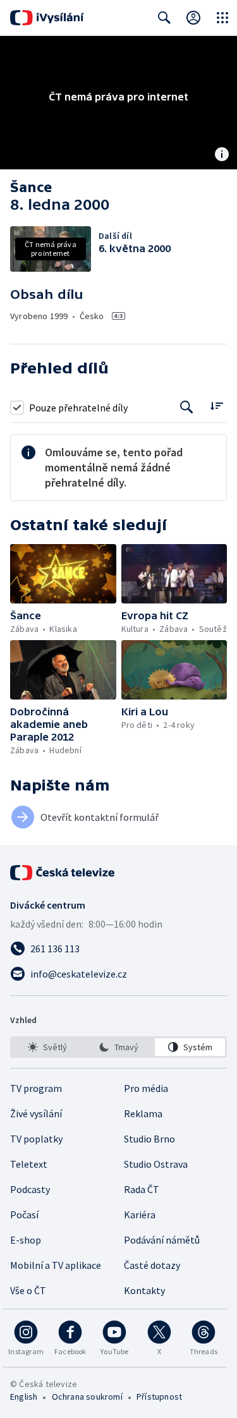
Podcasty (30, 1189)
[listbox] (118, 1047)
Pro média (146, 1088)
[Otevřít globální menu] (222, 17)
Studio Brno (149, 1138)
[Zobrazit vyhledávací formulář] (164, 17)
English (23, 1396)
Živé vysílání (36, 1113)
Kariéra (139, 1214)
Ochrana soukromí (87, 1396)
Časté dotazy (152, 1265)
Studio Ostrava (156, 1164)
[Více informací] (221, 155)
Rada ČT (141, 1189)
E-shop (25, 1239)
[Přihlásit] (193, 17)
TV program (36, 1088)
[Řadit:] (216, 406)
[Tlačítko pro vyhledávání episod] (186, 407)
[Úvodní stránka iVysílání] (47, 17)
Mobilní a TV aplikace (55, 1265)
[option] (47, 1047)
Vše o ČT (28, 1290)
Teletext (28, 1164)
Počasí (24, 1214)
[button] (63, 573)
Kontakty (144, 1290)
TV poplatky (36, 1138)
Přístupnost (159, 1396)
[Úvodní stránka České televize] (63, 872)
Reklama (143, 1113)
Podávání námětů (162, 1239)
